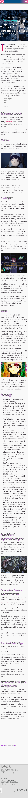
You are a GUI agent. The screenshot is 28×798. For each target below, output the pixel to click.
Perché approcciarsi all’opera (9, 108)
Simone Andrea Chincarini (14, 17)
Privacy (25, 796)
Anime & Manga (14, 16)
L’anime (5, 100)
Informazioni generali (8, 99)
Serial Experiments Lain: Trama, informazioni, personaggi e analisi (14, 25)
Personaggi (5, 106)
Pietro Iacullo (15, 788)
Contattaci (25, 795)
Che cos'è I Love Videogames (20, 791)
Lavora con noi (24, 792)
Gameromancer (23, 793)
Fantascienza (9, 122)
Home (9, 16)
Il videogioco (6, 102)
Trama (4, 104)
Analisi (19, 16)
